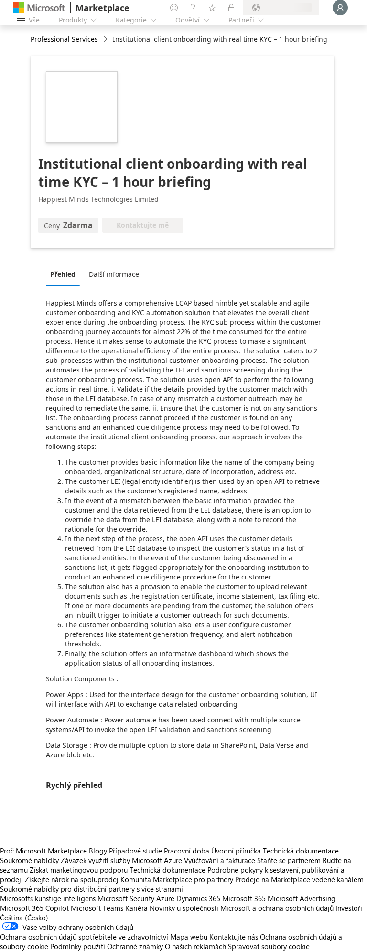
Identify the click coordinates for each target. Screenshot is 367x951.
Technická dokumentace (301, 850)
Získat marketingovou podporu (79, 869)
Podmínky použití (77, 946)
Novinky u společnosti (184, 908)
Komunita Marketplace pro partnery (176, 879)
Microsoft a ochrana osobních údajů (277, 908)
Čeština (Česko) (24, 917)
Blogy (98, 850)
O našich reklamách (195, 946)
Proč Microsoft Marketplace (43, 850)
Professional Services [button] (64, 39)
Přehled (63, 274)
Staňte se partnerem (289, 860)
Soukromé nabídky (29, 860)
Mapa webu (188, 936)
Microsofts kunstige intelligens (48, 898)
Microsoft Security (125, 898)
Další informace (114, 274)
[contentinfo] (106, 39)
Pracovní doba (186, 850)
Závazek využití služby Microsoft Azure (122, 860)
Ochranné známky (135, 946)
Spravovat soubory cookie (269, 946)
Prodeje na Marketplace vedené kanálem (299, 879)
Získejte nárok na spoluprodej (72, 879)
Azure (165, 898)
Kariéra (136, 908)
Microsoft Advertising (301, 898)
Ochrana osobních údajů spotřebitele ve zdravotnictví (84, 936)
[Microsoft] (39, 7)
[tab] (65, 273)
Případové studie (135, 850)
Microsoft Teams (97, 908)
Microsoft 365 (244, 898)
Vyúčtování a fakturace (219, 860)
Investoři (348, 908)
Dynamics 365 (198, 898)
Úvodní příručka (236, 850)
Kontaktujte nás (233, 936)
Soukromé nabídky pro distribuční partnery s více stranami (91, 889)
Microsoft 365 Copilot (34, 908)
